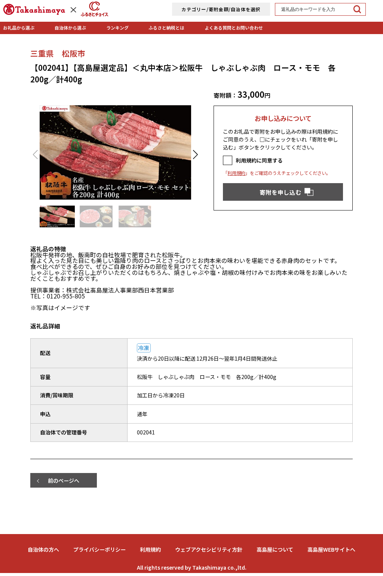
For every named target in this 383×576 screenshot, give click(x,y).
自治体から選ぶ (70, 27)
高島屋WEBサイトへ (331, 549)
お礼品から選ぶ (18, 27)
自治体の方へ (43, 549)
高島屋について (275, 549)
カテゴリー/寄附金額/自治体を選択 (220, 9)
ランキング (117, 27)
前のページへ (63, 480)
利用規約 (236, 173)
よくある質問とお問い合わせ (234, 27)
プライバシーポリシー (99, 549)
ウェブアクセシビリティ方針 (208, 549)
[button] (195, 154)
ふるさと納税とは (166, 27)
